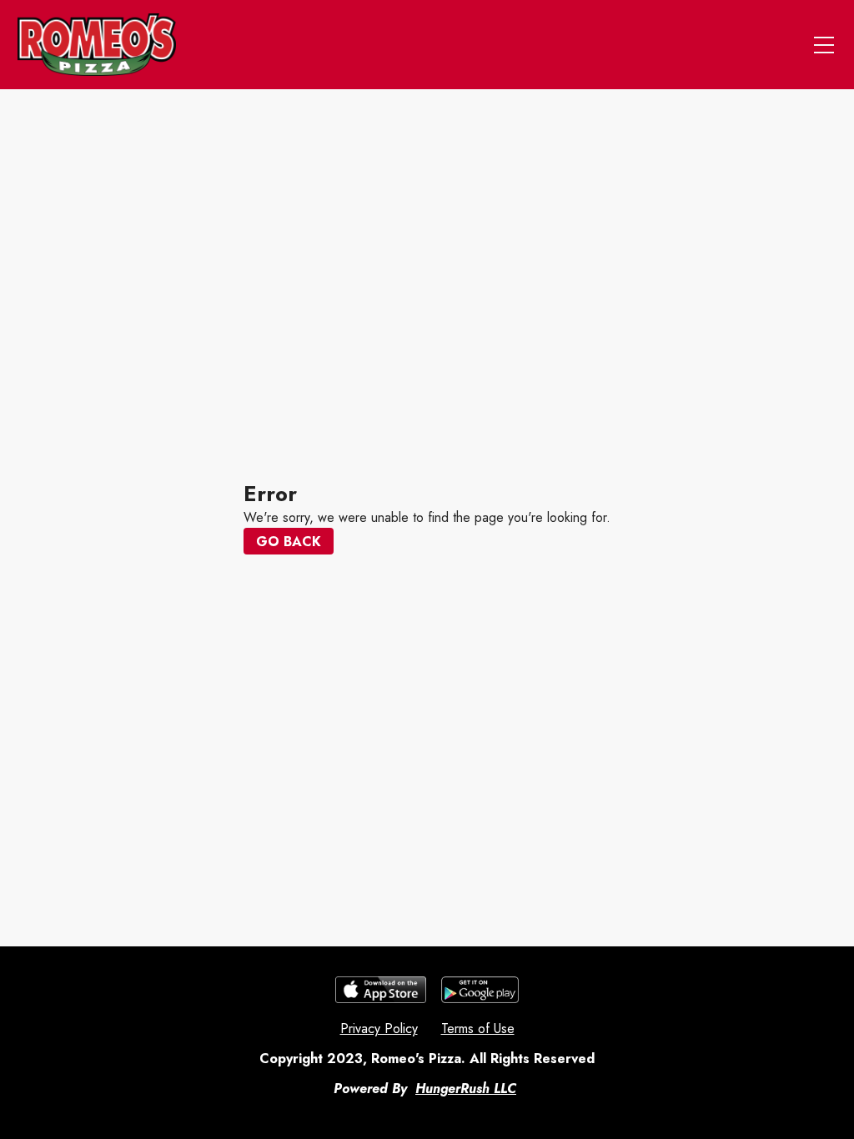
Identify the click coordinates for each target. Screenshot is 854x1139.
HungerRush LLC (465, 1088)
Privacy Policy (379, 1028)
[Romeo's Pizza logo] (97, 44)
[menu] (824, 45)
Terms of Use (478, 1028)
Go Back (288, 541)
